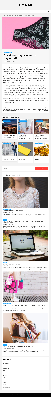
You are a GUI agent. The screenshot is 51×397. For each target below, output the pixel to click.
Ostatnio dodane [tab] (16, 175)
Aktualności (5, 361)
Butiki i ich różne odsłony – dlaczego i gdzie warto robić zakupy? (24, 305)
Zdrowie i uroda (6, 387)
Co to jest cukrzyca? (22, 136)
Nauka (4, 382)
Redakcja (7, 61)
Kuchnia (5, 375)
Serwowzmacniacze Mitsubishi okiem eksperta (38, 109)
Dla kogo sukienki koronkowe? (13, 211)
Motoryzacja (5, 380)
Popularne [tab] (6, 175)
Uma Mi (25, 5)
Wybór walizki (7, 158)
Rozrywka (5, 384)
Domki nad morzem (9, 135)
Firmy (4, 373)
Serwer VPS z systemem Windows (13, 264)
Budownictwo (6, 368)
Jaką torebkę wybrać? (39, 136)
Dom (4, 370)
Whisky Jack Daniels (39, 158)
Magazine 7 (29, 395)
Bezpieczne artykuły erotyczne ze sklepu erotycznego (14, 109)
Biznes (4, 219)
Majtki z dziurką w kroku (23, 75)
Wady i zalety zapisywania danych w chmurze (18, 346)
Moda (4, 377)
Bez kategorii (7, 52)
